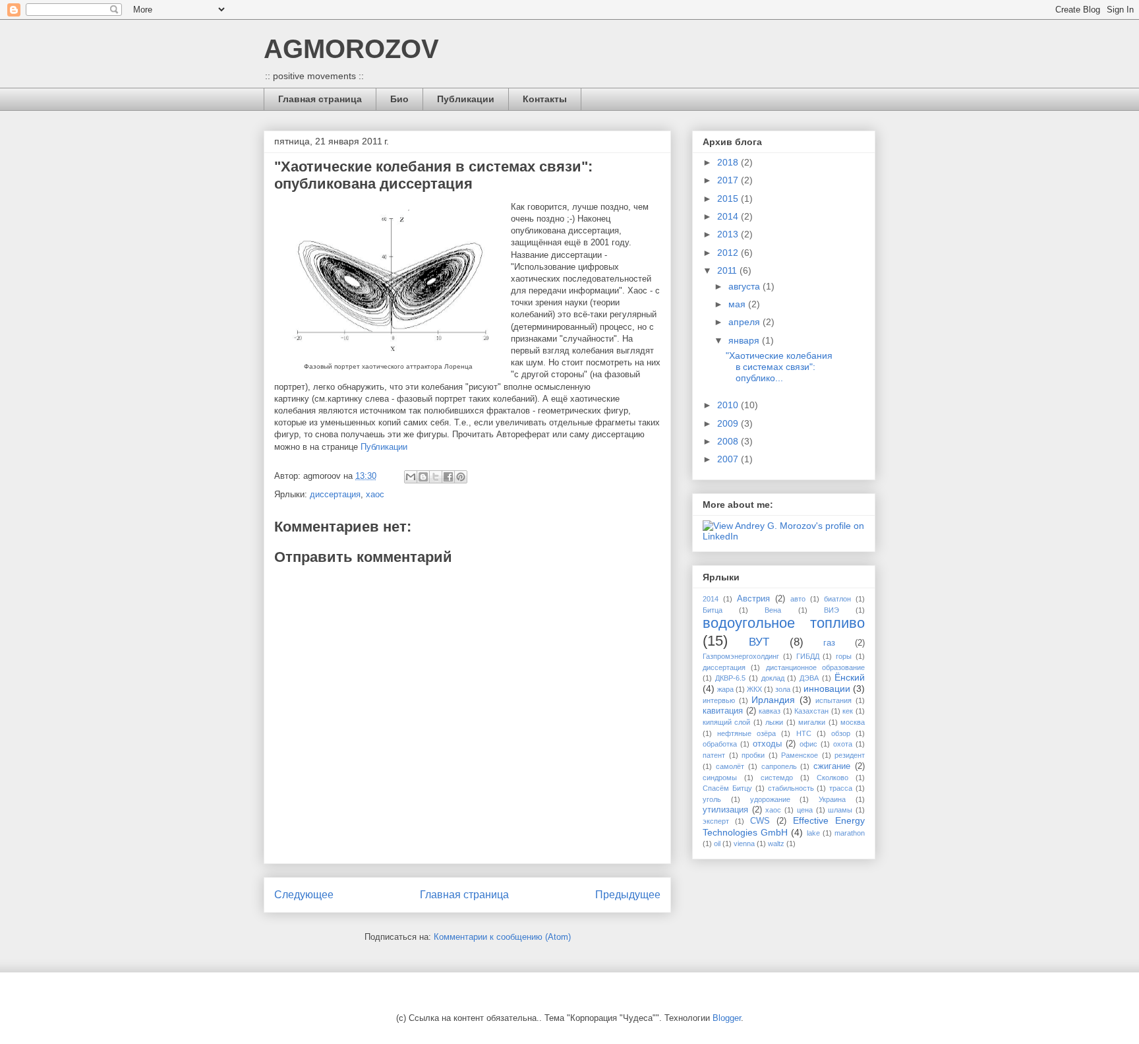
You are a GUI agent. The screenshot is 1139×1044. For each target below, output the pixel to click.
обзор (840, 733)
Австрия (753, 598)
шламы (840, 810)
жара (725, 689)
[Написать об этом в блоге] (423, 476)
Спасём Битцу (727, 788)
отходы (767, 744)
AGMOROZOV (351, 48)
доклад (772, 678)
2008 (729, 441)
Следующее (304, 894)
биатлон (837, 599)
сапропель (779, 766)
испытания (833, 700)
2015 (729, 198)
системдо (777, 778)
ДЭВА (809, 678)
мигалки (811, 722)
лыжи (774, 722)
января (745, 340)
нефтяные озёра (746, 733)
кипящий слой (726, 722)
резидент (849, 755)
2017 (729, 180)
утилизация (725, 809)
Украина (832, 799)
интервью (719, 700)
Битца (712, 610)
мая (738, 304)
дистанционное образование (815, 667)
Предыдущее (627, 894)
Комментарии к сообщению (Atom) (502, 937)
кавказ (769, 711)
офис (808, 744)
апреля (745, 322)
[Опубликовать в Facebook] (448, 476)
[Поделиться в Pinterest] (460, 476)
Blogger (727, 1018)
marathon (849, 833)
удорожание (770, 799)
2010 (729, 405)
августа (745, 286)
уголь (712, 799)
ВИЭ (831, 610)
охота (842, 744)
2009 (729, 423)
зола (782, 689)
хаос (375, 494)
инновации (826, 688)
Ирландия (773, 699)
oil (717, 843)
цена (805, 810)
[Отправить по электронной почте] (410, 476)
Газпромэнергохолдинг (741, 656)
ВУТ (759, 642)
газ (829, 643)
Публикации (465, 99)
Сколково (832, 778)
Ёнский (849, 677)
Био (399, 99)
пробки (753, 755)
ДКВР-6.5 (730, 678)
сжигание (831, 766)
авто (797, 599)
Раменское (799, 755)
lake (813, 833)
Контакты (545, 99)
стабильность (791, 788)
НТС (803, 733)
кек (847, 711)
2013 (729, 234)
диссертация (335, 494)
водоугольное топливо (784, 623)
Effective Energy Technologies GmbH (784, 826)
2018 (729, 162)
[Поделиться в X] (435, 476)
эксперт (716, 821)
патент (714, 755)
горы (844, 656)
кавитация (723, 711)
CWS (760, 821)
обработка (720, 744)
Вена (773, 610)
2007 (729, 459)
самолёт (730, 766)
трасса (840, 788)
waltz (776, 843)
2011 (728, 270)
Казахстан (811, 711)
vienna (744, 843)
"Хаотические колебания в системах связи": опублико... (779, 366)
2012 (729, 252)
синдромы (720, 778)
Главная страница (320, 99)
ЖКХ (754, 689)
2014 (729, 216)
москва (852, 722)
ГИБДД (807, 656)
